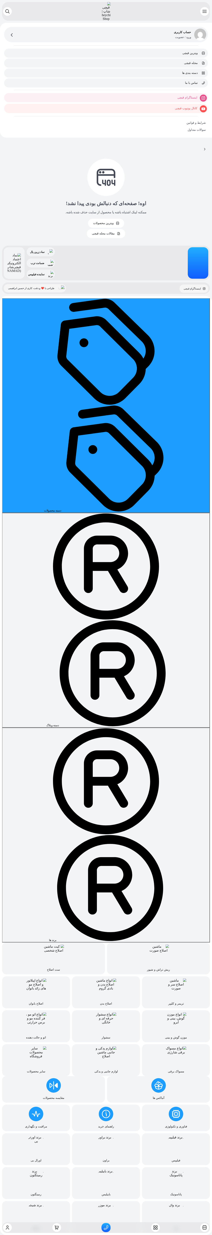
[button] (204, 11)
